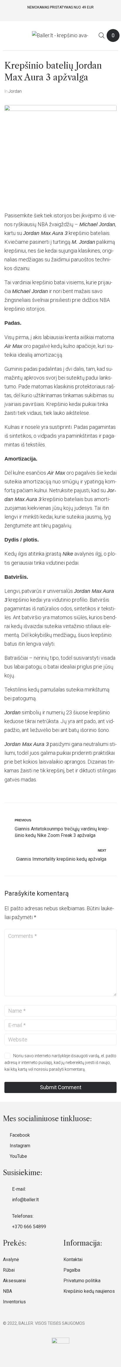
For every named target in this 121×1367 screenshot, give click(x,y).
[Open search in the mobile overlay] (102, 35)
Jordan (15, 91)
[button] (6, 35)
